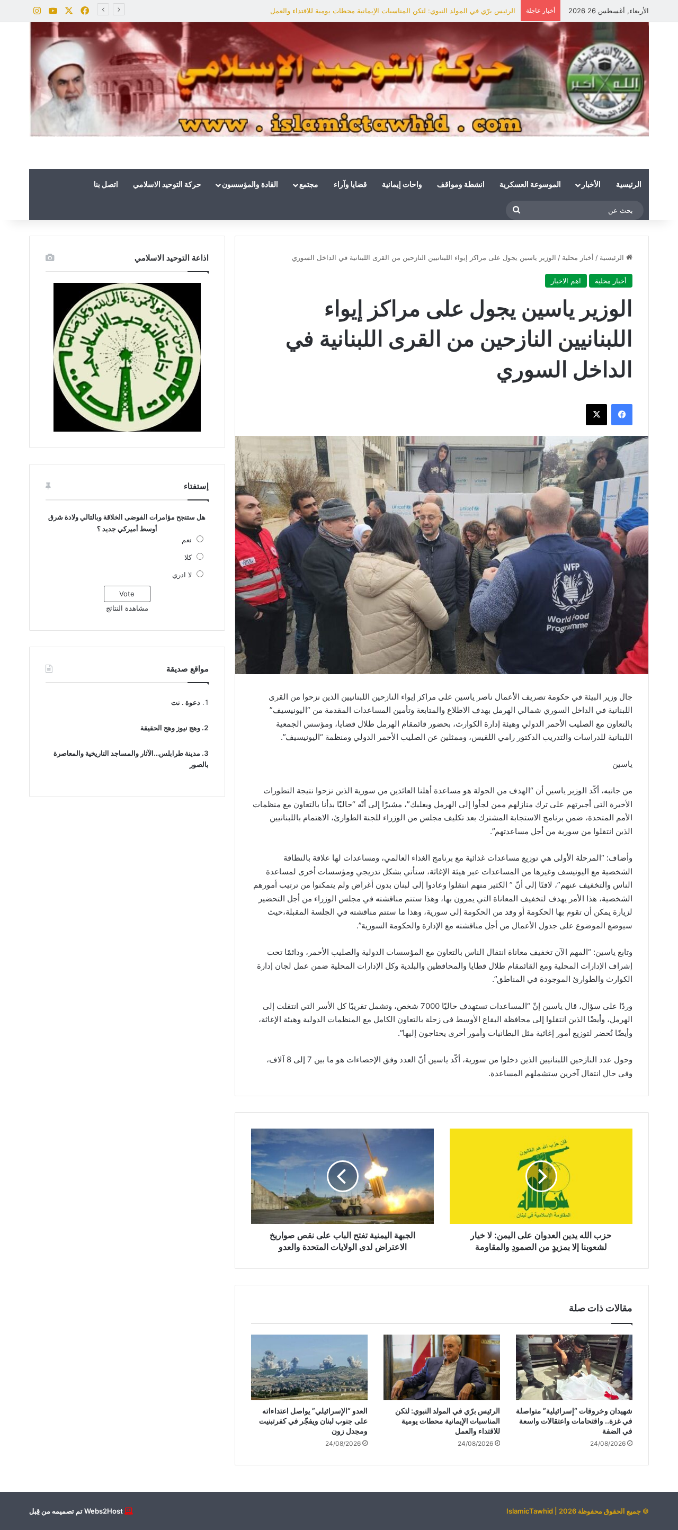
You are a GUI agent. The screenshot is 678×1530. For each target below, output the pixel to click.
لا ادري (182, 574)
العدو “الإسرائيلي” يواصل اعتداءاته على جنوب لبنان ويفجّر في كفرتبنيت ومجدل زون (313, 1420)
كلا (188, 557)
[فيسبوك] (621, 414)
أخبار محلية (578, 257)
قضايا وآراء (350, 185)
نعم (187, 539)
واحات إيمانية (402, 185)
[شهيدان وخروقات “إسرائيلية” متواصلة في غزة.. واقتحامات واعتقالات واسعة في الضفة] (574, 1367)
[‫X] (596, 414)
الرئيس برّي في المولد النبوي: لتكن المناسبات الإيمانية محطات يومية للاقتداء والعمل (392, 10)
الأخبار (591, 185)
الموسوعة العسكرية (530, 185)
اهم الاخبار (566, 280)
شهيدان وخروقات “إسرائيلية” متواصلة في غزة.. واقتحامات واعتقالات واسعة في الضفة (574, 1420)
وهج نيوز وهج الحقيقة (170, 727)
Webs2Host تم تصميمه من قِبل (76, 1511)
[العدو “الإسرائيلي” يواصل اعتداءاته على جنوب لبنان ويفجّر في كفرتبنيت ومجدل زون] (309, 1367)
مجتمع (308, 185)
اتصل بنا (106, 185)
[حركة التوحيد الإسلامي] (339, 79)
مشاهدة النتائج (127, 608)
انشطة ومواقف (461, 185)
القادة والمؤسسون (250, 185)
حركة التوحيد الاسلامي (167, 185)
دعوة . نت (185, 702)
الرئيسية (628, 185)
